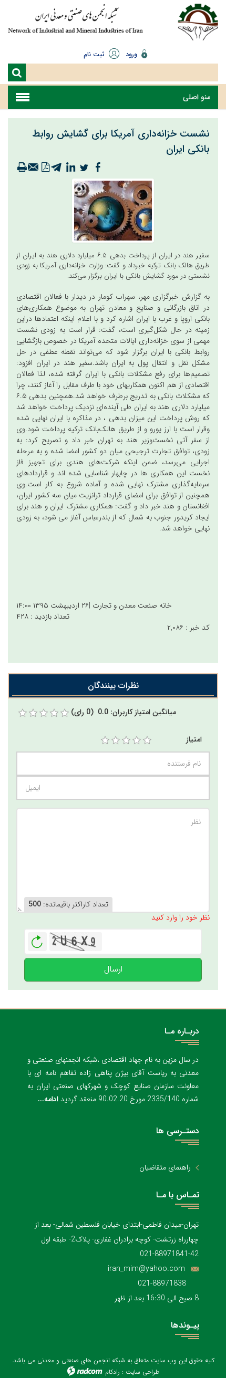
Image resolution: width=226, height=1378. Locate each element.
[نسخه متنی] (22, 167)
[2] (115, 740)
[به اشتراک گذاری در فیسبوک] (97, 167)
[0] (22, 713)
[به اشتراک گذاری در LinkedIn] (70, 167)
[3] (126, 740)
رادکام (112, 1372)
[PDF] (45, 167)
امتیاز (194, 739)
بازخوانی (37, 939)
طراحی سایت (142, 1372)
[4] (136, 740)
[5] (147, 740)
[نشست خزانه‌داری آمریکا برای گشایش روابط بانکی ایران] (113, 210)
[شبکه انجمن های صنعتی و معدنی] (75, 22)
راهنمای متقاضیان (165, 1167)
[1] (105, 740)
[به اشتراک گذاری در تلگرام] (56, 167)
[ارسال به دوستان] (33, 167)
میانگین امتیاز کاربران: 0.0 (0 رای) (123, 712)
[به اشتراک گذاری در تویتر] (84, 167)
